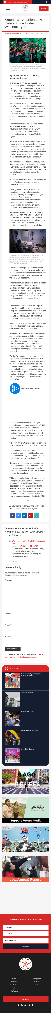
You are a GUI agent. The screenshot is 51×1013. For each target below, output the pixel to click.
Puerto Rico (14, 985)
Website (8, 637)
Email (8, 625)
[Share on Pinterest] (30, 517)
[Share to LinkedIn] (24, 517)
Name (8, 614)
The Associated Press (14, 34)
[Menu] (8, 8)
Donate (43, 8)
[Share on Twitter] (18, 517)
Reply (14, 561)
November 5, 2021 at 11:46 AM (25, 546)
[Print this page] (36, 517)
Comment (9, 580)
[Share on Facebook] (12, 517)
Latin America (14, 982)
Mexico (14, 988)
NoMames (37, 982)
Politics (14, 979)
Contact (37, 985)
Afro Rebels (14, 991)
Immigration (37, 979)
